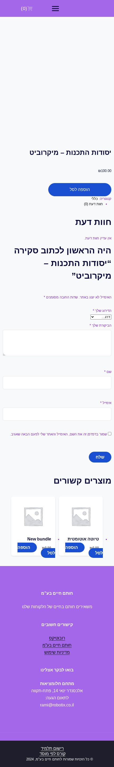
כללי (94, 199)
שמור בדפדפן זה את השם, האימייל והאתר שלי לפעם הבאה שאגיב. (58, 434)
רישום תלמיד (52, 748)
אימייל (105, 403)
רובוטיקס (57, 638)
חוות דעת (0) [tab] (93, 204)
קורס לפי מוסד (52, 753)
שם (107, 372)
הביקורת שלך (100, 325)
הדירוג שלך (102, 311)
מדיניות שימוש (57, 652)
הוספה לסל (80, 189)
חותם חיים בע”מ (57, 645)
